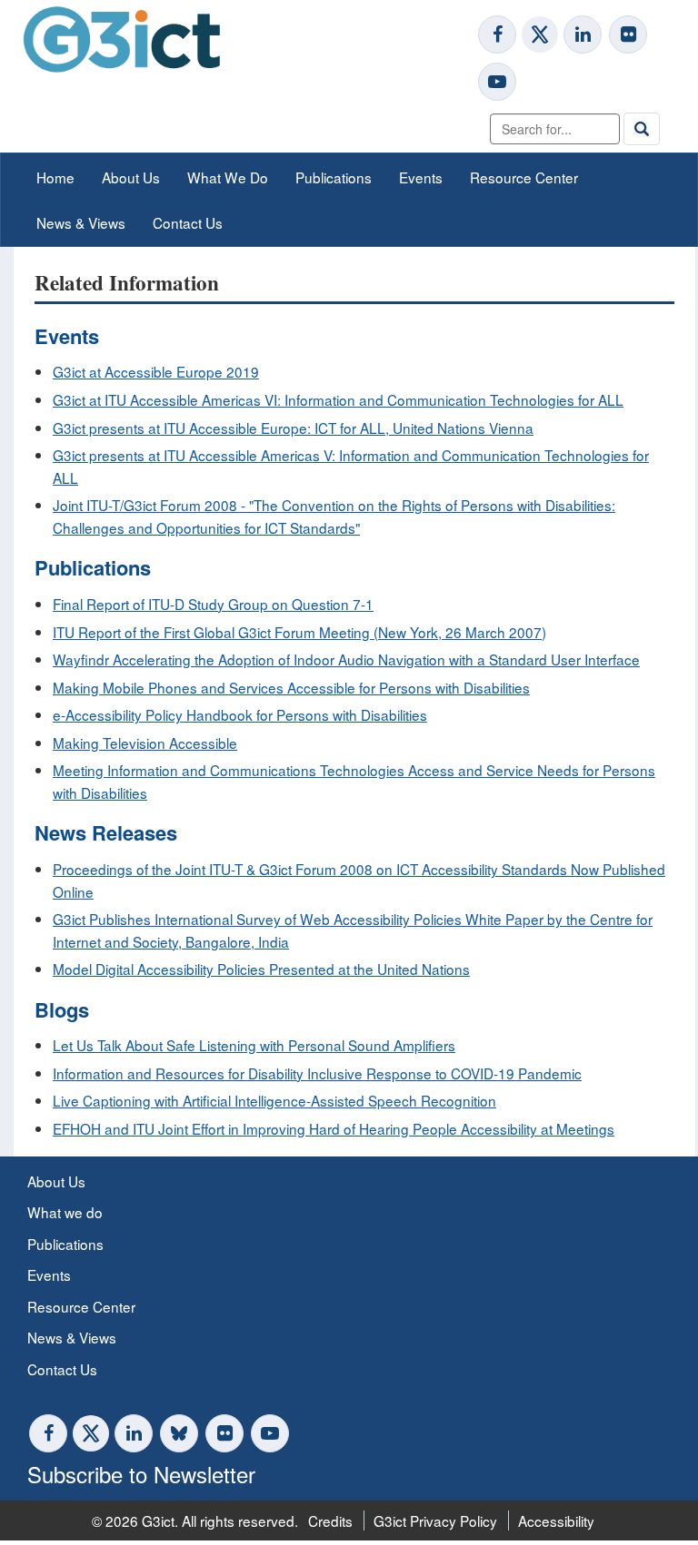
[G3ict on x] (540, 34)
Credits (330, 1520)
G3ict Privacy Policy (435, 1520)
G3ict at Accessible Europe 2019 (156, 371)
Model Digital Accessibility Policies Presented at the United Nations (261, 969)
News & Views (80, 222)
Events (421, 177)
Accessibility (556, 1520)
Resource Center (524, 177)
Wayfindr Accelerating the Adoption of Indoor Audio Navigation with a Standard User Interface (346, 659)
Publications (333, 177)
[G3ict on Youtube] (497, 82)
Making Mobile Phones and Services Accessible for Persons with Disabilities (291, 687)
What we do (65, 1212)
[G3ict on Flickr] (628, 34)
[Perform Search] (641, 129)
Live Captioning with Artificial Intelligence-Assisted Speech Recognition (274, 1100)
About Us (131, 177)
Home (55, 177)
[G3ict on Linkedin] (582, 34)
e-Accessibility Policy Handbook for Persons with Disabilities (240, 714)
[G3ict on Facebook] (497, 34)
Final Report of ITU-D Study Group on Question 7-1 (213, 604)
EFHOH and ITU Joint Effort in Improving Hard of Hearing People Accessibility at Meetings (333, 1128)
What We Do (227, 177)
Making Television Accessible (145, 743)
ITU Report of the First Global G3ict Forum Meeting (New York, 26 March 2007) (299, 632)
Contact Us (188, 222)
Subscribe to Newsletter (141, 1474)
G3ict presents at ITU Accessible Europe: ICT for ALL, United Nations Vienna (293, 428)
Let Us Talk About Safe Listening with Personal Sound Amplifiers (254, 1045)
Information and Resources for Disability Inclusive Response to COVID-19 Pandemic (317, 1073)
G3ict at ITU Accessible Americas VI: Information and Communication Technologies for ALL (338, 399)
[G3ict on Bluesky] (181, 1433)
